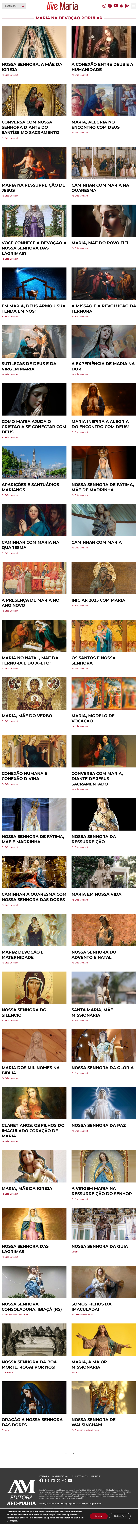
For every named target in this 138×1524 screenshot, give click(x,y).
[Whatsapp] (64, 1480)
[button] (133, 6)
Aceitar (99, 1516)
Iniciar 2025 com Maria (98, 600)
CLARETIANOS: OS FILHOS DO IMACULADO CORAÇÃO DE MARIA (33, 1130)
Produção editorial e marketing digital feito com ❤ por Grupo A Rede (70, 1503)
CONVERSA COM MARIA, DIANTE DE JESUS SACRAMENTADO (97, 778)
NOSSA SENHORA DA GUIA (100, 1246)
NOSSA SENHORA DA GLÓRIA (103, 1067)
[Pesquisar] (23, 6)
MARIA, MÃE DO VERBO (27, 715)
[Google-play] (127, 6)
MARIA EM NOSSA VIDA (96, 894)
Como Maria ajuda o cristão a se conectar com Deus (34, 426)
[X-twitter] (59, 1480)
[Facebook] (110, 6)
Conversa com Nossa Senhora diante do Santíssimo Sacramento (30, 127)
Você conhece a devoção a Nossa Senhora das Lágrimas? (34, 248)
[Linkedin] (53, 1480)
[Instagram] (104, 6)
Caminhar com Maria (97, 542)
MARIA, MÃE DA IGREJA (27, 1188)
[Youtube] (116, 6)
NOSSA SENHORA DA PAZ (99, 1125)
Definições (120, 1516)
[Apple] (121, 6)
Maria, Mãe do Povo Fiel (101, 242)
